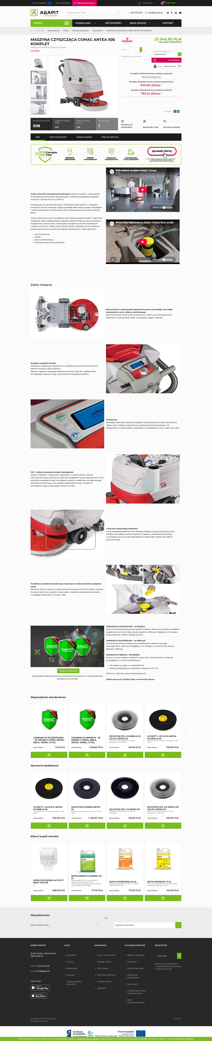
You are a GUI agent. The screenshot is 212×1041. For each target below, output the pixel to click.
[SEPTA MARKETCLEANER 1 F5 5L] (87, 859)
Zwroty (70, 962)
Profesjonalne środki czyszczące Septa (136, 992)
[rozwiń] (179, 54)
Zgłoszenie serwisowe (86, 3)
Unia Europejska (39, 3)
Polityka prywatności (106, 975)
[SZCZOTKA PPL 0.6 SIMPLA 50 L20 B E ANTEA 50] (125, 720)
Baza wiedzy (138, 23)
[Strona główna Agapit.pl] (45, 12)
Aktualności (113, 23)
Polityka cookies (104, 981)
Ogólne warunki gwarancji (74, 982)
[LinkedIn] (176, 12)
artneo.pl (177, 1018)
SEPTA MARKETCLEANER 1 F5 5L (86, 877)
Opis (37, 137)
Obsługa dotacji (104, 962)
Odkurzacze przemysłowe (133, 976)
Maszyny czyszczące (136, 955)
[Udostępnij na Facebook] (175, 111)
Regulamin (72, 955)
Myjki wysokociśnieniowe (136, 1001)
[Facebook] (171, 12)
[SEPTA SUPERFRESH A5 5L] (125, 859)
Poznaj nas (82, 23)
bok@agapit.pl (155, 13)
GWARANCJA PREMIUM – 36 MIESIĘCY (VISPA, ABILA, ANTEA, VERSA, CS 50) (85, 740)
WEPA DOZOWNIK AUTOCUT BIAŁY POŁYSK (48, 881)
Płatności (71, 975)
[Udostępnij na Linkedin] (178, 111)
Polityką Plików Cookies (88, 1039)
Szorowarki (132, 984)
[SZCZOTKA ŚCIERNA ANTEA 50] (87, 788)
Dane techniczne (58, 137)
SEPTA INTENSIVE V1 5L (159, 882)
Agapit (53, 1018)
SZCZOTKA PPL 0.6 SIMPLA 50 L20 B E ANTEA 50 (125, 737)
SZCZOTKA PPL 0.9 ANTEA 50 (124, 809)
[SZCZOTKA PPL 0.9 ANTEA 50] (125, 788)
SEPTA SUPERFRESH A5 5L (123, 882)
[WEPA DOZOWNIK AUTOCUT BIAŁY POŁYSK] (49, 859)
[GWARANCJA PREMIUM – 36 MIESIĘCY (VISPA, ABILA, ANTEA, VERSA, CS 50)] (87, 720)
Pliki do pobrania (110, 137)
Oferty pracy (102, 968)
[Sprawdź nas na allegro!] (168, 12)
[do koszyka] (49, 755)
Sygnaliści (101, 988)
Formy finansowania (106, 955)
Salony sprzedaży (63, 3)
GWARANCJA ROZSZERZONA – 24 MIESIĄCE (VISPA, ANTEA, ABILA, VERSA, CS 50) (48, 740)
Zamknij (189, 1039)
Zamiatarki (132, 962)
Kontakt (167, 23)
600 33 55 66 (136, 13)
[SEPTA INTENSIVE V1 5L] (163, 859)
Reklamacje (72, 968)
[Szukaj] (117, 13)
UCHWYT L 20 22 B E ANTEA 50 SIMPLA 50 (161, 737)
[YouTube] (180, 12)
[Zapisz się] (179, 956)
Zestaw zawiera (84, 137)
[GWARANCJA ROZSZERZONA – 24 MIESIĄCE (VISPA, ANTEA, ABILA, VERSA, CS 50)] (49, 720)
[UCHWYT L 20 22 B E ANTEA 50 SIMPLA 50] (163, 720)
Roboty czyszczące (135, 968)
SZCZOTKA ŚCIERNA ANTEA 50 (85, 808)
